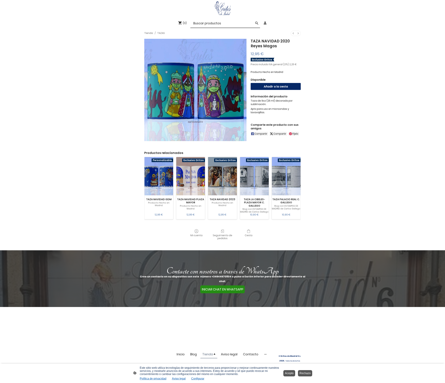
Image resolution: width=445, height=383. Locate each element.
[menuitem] (293, 33)
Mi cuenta (196, 235)
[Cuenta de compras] (265, 23)
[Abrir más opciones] (265, 354)
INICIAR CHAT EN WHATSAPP (222, 289)
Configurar (197, 378)
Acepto (289, 373)
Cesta (248, 235)
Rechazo (305, 373)
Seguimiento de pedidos (222, 237)
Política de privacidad (153, 378)
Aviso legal (179, 378)
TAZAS (161, 33)
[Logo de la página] (222, 8)
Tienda (148, 33)
